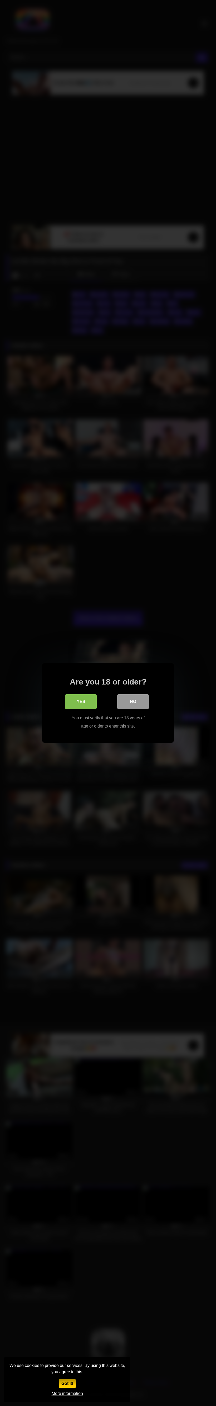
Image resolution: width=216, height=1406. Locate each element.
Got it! (67, 1383)
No (133, 701)
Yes (81, 701)
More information (67, 1393)
